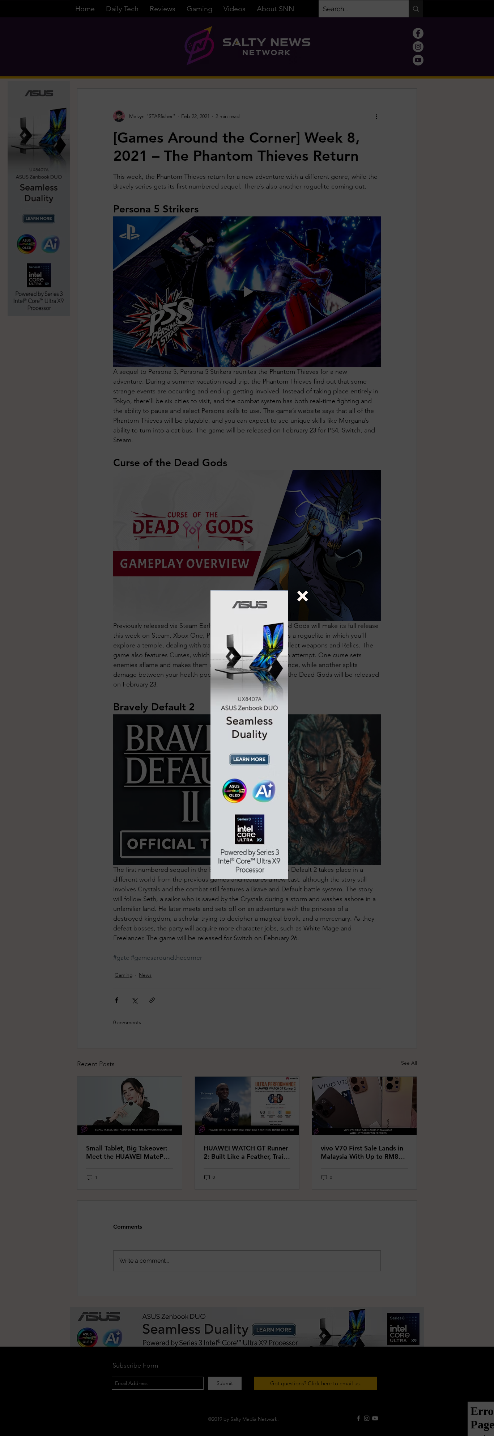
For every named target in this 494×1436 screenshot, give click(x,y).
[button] (302, 596)
